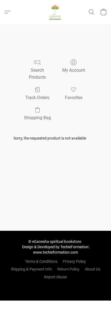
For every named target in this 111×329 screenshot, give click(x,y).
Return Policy (68, 269)
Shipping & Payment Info (31, 269)
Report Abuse (55, 277)
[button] (55, 12)
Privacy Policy (74, 261)
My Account (73, 70)
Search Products (37, 74)
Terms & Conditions (41, 261)
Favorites (73, 97)
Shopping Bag (37, 117)
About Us (92, 269)
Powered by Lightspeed (55, 286)
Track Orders (37, 97)
